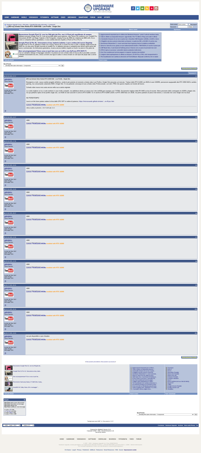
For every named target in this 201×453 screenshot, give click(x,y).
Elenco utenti (133, 29)
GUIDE (100, 17)
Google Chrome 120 (173, 387)
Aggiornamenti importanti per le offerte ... (143, 367)
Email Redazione (109, 450)
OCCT (169, 371)
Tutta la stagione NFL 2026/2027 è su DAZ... (144, 387)
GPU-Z (170, 369)
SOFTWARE (55, 17)
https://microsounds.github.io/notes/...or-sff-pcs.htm (96, 101)
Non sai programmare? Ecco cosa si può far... (26, 376)
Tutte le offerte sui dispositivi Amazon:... (143, 369)
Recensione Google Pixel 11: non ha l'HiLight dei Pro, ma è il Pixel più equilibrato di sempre (55, 34)
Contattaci (161, 425)
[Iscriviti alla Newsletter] (142, 8)
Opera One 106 (172, 375)
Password (173, 27)
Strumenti (192, 73)
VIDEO (132, 439)
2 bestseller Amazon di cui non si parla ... (143, 371)
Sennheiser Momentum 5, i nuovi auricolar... (144, 374)
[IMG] (11, 412)
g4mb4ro (8, 79)
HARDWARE (15, 17)
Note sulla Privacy (189, 425)
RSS (116, 450)
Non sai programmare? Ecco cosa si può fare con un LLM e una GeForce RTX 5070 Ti (53, 51)
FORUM (92, 17)
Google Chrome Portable (175, 386)
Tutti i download (170, 393)
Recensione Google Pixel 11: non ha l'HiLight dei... (27, 366)
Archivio (180, 425)
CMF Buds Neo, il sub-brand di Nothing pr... (144, 377)
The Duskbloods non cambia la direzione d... (144, 383)
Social (121, 450)
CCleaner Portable (173, 377)
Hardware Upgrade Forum (14, 24)
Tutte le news (103, 60)
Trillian (169, 384)
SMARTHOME (83, 17)
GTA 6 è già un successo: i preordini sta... (144, 378)
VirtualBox (170, 389)
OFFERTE (107, 17)
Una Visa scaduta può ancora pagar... (143, 380)
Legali (74, 450)
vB (10, 409)
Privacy (79, 450)
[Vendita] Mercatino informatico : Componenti (42, 24)
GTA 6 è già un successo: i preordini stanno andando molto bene (121, 50)
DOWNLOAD (102, 439)
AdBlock (92, 450)
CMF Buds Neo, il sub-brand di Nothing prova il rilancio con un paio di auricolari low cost (128, 48)
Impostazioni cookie (130, 450)
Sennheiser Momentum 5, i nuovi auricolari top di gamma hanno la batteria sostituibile (128, 43)
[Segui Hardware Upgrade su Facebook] (133, 8)
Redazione (99, 450)
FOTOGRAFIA (44, 17)
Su (197, 425)
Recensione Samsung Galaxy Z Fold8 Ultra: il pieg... (28, 382)
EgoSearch (177, 29)
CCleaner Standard (173, 378)
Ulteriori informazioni (136, 444)
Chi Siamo (68, 450)
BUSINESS (112, 439)
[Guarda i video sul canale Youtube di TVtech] (152, 8)
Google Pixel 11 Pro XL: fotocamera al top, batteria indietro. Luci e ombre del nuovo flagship (55, 43)
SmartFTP (170, 383)
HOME (7, 17)
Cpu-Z (169, 380)
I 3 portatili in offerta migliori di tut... (142, 389)
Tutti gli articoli (9, 60)
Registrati (22, 29)
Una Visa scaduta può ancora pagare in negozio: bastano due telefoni (123, 52)
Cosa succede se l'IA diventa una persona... (144, 386)
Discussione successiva (108, 361)
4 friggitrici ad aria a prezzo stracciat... (143, 372)
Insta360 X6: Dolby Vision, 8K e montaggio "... (26, 387)
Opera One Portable (173, 374)
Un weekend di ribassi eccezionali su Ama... (144, 384)
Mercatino (26, 24)
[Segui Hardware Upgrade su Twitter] (138, 8)
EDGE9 (63, 17)
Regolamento (85, 29)
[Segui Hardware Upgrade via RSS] (147, 8)
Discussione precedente (93, 361)
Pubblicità (86, 450)
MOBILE (24, 17)
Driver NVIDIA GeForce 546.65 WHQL (178, 381)
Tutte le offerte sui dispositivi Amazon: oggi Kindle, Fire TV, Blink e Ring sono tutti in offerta (129, 37)
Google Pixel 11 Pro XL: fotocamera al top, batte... (27, 371)
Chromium (170, 367)
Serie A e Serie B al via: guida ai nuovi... (143, 375)
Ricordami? (194, 24)
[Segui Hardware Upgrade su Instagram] (156, 8)
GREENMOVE (72, 17)
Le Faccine (7, 411)
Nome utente (174, 24)
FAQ (50, 29)
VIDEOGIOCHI (33, 17)
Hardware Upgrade (171, 425)
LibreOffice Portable (173, 372)
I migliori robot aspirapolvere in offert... (143, 381)
